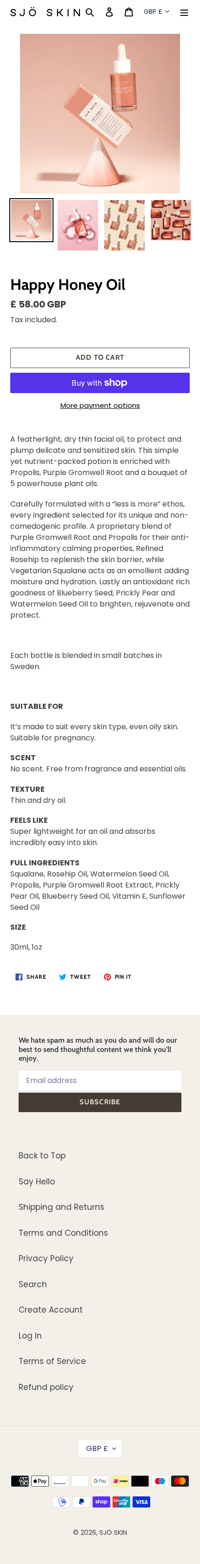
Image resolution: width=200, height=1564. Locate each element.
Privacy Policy (46, 1258)
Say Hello (37, 1181)
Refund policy (46, 1387)
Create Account (51, 1309)
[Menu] (184, 11)
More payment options (100, 405)
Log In (30, 1335)
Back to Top (42, 1155)
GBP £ (153, 11)
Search (33, 1284)
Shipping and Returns (61, 1207)
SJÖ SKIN (113, 1532)
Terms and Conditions (63, 1233)
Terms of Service (52, 1361)
